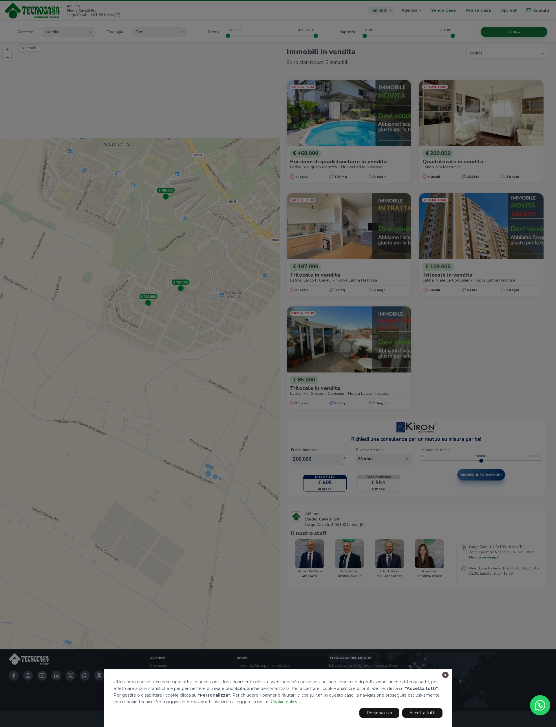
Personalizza (379, 712)
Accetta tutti (422, 712)
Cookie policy (284, 701)
